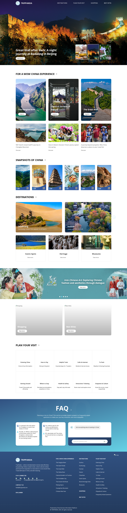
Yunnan (81, 469)
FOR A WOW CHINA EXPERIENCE (35, 74)
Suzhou (81, 462)
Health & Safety (100, 485)
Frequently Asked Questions (103, 494)
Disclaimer (19, 492)
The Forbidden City (61, 478)
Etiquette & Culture (101, 491)
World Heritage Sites (85, 481)
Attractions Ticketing (101, 488)
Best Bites (107, 3)
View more (20, 58)
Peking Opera (59, 485)
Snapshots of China (29, 160)
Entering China (100, 462)
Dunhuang (82, 465)
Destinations (62, 3)
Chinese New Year (61, 491)
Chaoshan (82, 475)
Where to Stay (100, 481)
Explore (22, 114)
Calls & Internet (100, 472)
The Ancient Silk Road (62, 481)
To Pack (98, 475)
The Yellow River (60, 472)
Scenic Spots (82, 478)
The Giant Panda (60, 465)
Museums (82, 485)
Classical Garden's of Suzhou (64, 475)
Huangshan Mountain (62, 488)
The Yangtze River (61, 462)
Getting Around (100, 478)
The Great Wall (60, 469)
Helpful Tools (99, 469)
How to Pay (99, 465)
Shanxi (81, 472)
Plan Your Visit (79, 3)
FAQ (62, 408)
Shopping (94, 3)
